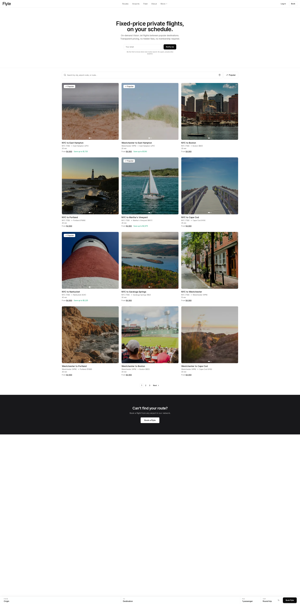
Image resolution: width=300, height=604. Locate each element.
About (154, 4)
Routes (125, 4)
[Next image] (115, 111)
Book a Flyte (150, 420)
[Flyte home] (7, 4)
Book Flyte (290, 600)
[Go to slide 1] (90, 212)
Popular (232, 75)
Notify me (170, 47)
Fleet (145, 4)
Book (293, 4)
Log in (283, 4)
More (163, 4)
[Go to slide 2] (91, 212)
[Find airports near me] (219, 75)
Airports (135, 4)
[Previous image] (65, 111)
